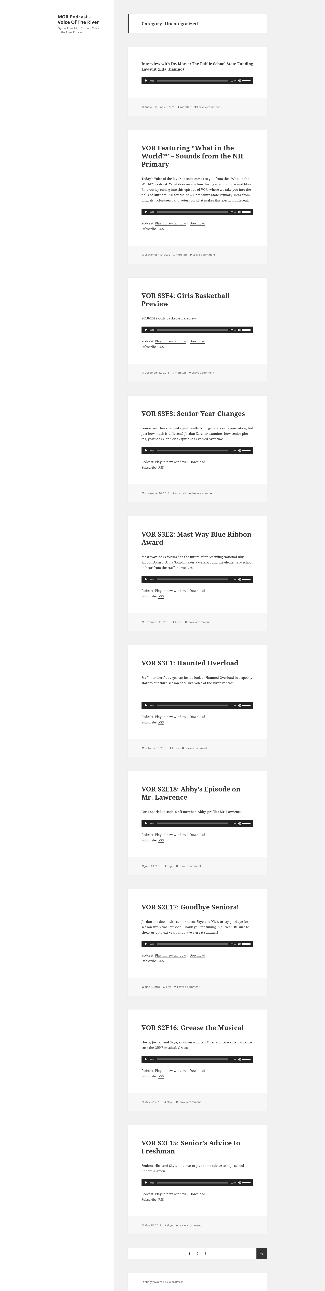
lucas (178, 622)
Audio (148, 107)
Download (197, 223)
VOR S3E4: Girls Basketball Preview (186, 299)
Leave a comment (208, 107)
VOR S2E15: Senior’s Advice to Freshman (191, 1146)
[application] (197, 80)
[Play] (146, 80)
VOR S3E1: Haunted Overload (190, 662)
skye (170, 866)
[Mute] (239, 80)
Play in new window (170, 223)
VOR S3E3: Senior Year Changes (193, 413)
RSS (161, 229)
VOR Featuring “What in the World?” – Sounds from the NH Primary (192, 155)
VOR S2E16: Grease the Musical (193, 1027)
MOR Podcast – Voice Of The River (78, 19)
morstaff (185, 107)
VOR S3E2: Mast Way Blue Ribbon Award (196, 538)
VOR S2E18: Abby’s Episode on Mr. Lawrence (191, 792)
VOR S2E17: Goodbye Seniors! (190, 906)
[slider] (247, 80)
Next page (261, 1253)
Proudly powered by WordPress (162, 1282)
